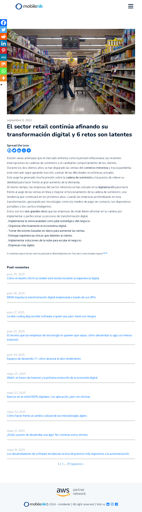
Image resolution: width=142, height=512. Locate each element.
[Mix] (3, 64)
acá (105, 253)
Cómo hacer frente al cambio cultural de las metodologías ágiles (47, 415)
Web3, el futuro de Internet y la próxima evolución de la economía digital (52, 377)
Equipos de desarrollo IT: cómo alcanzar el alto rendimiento (44, 358)
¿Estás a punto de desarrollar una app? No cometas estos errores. (47, 434)
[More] (29, 150)
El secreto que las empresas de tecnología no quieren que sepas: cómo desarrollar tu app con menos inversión (69, 337)
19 (68, 464)
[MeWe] (3, 57)
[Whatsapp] (24, 150)
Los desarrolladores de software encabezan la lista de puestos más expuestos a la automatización (68, 453)
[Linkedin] (19, 150)
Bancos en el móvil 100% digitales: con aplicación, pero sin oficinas (48, 396)
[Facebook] (9, 150)
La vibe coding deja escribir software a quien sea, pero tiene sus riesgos (51, 316)
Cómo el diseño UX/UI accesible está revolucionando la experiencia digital (53, 278)
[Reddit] (3, 36)
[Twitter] (14, 150)
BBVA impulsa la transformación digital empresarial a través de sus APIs (51, 297)
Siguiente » (77, 464)
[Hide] (1, 84)
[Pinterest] (3, 50)
